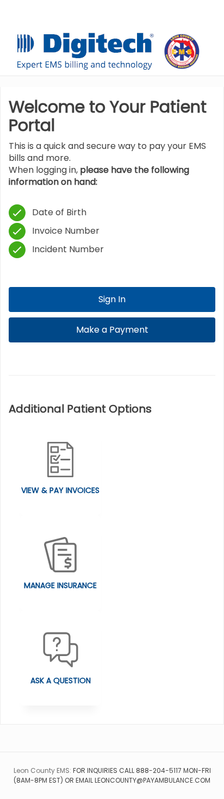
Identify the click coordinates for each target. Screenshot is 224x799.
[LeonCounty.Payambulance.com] (112, 51)
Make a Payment (112, 329)
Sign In (112, 299)
